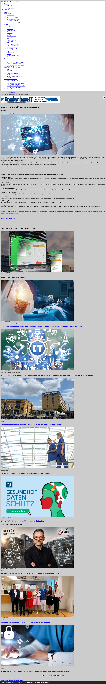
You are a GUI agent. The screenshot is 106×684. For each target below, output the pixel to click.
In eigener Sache (11, 8)
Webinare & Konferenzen (13, 55)
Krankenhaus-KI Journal (13, 74)
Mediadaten (6, 9)
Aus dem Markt (11, 49)
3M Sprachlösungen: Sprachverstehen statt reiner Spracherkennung (28, 473)
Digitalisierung (10, 52)
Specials (9, 77)
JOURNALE (7, 69)
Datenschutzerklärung (16, 680)
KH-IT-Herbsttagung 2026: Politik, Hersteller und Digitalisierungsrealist (30, 573)
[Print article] (104, 224)
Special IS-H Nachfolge (13, 45)
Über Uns (6, 4)
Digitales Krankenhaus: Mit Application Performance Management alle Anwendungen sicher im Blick (41, 326)
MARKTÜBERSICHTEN (10, 79)
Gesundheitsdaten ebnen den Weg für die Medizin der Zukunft (25, 622)
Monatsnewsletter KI (12, 66)
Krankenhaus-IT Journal (13, 73)
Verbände (9, 56)
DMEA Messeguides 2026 (13, 84)
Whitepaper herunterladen (8, 166)
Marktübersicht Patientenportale (14, 87)
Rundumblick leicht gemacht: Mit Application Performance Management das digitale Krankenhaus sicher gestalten (47, 375)
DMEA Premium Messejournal (14, 76)
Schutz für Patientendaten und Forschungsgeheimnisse (22, 521)
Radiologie (9, 31)
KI (4, 58)
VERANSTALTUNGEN (10, 88)
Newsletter (6, 12)
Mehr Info (23, 682)
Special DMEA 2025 (12, 41)
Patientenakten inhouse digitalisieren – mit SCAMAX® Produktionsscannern (31, 424)
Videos (8, 51)
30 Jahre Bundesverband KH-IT (12, 68)
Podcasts (9, 54)
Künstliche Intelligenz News (14, 63)
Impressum (4, 680)
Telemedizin (10, 29)
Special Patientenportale (13, 44)
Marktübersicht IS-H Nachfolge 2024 (16, 86)
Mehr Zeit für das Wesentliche (13, 277)
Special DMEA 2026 (12, 40)
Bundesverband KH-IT (12, 17)
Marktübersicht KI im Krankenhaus (15, 65)
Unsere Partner (7, 13)
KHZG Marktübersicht (12, 47)
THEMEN (6, 24)
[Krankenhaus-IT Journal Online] (10, 1)
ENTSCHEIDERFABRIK (13, 19)
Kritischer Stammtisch (12, 20)
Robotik (9, 38)
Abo (5, 10)
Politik (8, 34)
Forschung (9, 37)
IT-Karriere (9, 43)
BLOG (5, 90)
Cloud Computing (11, 36)
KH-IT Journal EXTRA (10, 92)
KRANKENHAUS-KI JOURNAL (15, 62)
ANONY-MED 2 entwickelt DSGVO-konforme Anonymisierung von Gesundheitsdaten (35, 671)
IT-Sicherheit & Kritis (12, 48)
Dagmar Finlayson (18, 113)
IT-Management (11, 30)
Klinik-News (10, 33)
